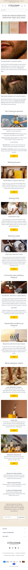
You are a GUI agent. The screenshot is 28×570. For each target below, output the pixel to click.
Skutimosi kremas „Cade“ (7, 183)
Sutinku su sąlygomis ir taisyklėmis (14, 520)
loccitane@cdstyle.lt (7, 493)
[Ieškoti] (2, 10)
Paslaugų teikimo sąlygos (9, 555)
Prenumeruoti (21, 517)
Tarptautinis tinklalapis (20, 553)
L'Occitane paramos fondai (8, 553)
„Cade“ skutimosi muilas (7, 257)
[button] (2, 5)
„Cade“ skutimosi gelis (7, 219)
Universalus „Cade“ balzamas (8, 298)
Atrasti (14, 229)
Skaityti (14, 395)
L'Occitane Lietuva (15, 566)
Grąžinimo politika (20, 555)
